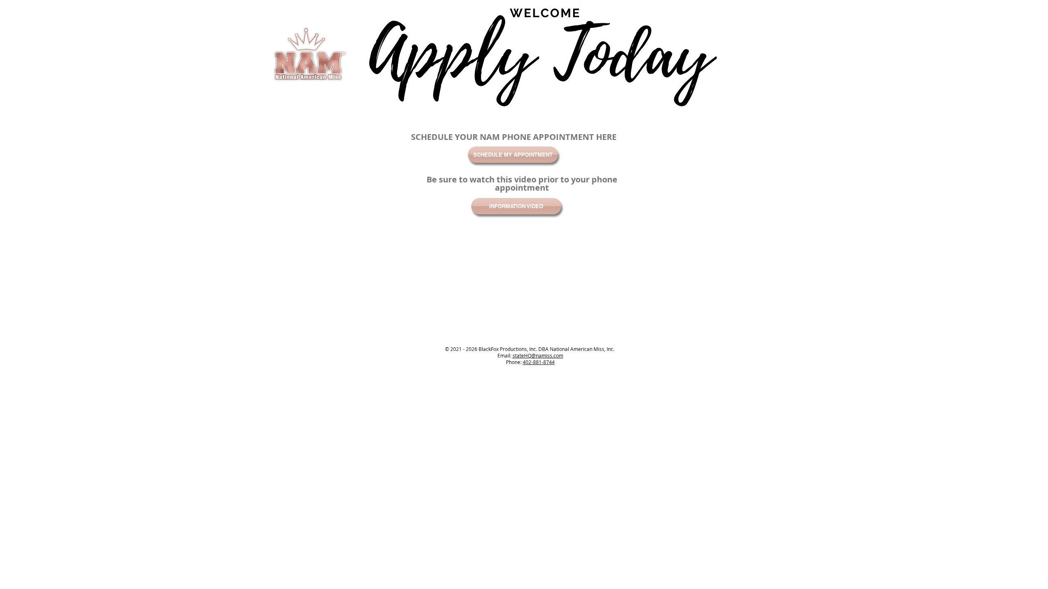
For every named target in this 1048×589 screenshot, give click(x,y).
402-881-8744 (539, 362)
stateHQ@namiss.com (538, 355)
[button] (516, 206)
